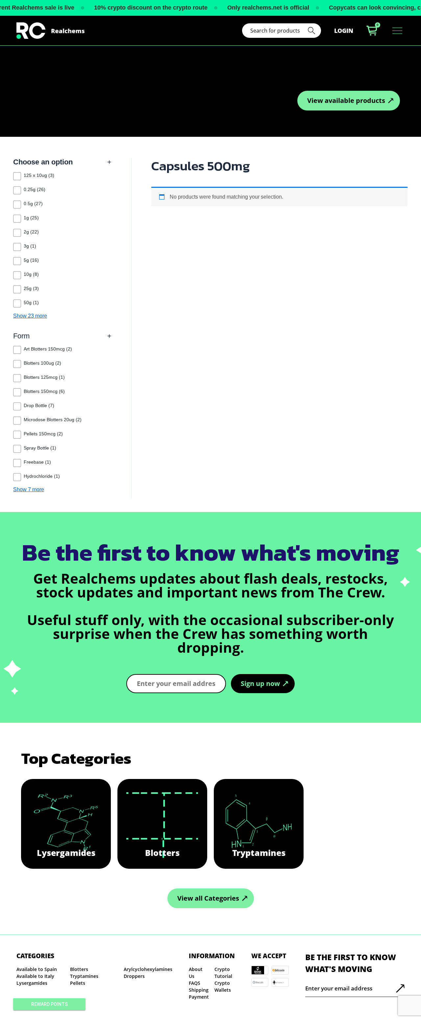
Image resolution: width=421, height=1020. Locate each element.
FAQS (194, 983)
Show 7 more (28, 489)
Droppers (134, 976)
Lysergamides (31, 983)
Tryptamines (84, 976)
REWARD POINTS (49, 1004)
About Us (196, 972)
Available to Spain (36, 969)
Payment (199, 997)
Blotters (79, 969)
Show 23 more (30, 316)
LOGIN (343, 31)
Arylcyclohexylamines (148, 969)
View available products (346, 100)
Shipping (199, 990)
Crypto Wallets (222, 986)
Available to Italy (35, 976)
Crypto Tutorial (223, 972)
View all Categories (208, 898)
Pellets (77, 983)
